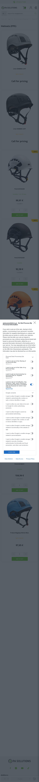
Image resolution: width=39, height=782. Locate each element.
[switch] (31, 362)
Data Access (19, 459)
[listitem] (19, 357)
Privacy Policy (30, 459)
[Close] (35, 323)
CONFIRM (11, 452)
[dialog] (19, 391)
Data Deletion (9, 459)
